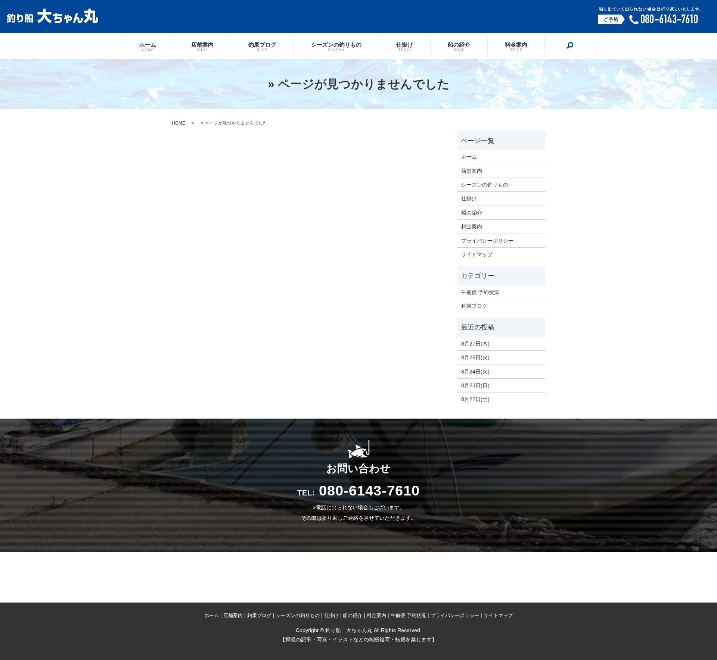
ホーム (147, 46)
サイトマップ (477, 254)
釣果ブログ (262, 46)
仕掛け (404, 46)
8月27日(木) (475, 344)
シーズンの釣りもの (336, 46)
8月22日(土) (475, 399)
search (570, 45)
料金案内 (516, 46)
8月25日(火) (475, 357)
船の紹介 (459, 46)
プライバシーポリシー (487, 241)
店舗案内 (202, 46)
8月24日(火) (475, 372)
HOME (178, 123)
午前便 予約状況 (480, 292)
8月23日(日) (475, 385)
